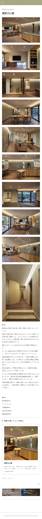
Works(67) (4, 478)
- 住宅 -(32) (9, 478)
